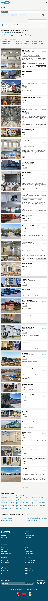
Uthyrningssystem (29, 541)
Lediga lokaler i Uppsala (5, 564)
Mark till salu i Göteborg (29, 570)
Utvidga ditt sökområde (7, 34)
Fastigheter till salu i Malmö (30, 562)
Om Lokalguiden (28, 546)
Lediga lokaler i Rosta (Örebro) (22, 508)
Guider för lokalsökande (6, 553)
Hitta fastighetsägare (6, 549)
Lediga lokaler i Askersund (22, 500)
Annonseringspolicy (33, 589)
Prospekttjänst (28, 537)
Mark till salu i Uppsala (29, 573)
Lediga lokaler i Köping (36, 500)
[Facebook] (41, 583)
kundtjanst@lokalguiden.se (7, 541)
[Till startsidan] (5, 2)
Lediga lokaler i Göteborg (6, 560)
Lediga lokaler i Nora (5, 44)
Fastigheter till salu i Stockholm (31, 559)
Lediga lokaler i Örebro (6, 41)
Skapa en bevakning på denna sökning (10, 35)
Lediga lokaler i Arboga (21, 44)
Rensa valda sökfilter (6, 32)
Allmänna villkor (13, 589)
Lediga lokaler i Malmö (5, 562)
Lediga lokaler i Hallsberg (21, 43)
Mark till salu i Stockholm (29, 568)
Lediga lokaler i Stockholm (6, 559)
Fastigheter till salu (29, 551)
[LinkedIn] (38, 583)
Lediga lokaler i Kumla (5, 43)
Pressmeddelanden (29, 553)
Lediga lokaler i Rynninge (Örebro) (39, 505)
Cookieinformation (26, 589)
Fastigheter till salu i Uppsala (30, 564)
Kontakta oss (27, 547)
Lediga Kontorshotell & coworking (7, 572)
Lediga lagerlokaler (5, 570)
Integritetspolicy (20, 589)
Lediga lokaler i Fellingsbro (37, 43)
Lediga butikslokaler (5, 573)
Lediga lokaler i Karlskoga (6, 500)
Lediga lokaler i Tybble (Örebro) (7, 502)
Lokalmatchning (4, 547)
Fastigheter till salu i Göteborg (30, 560)
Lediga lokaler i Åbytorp (37, 41)
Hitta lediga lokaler (5, 546)
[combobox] (27, 11)
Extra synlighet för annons (30, 535)
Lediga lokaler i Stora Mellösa (22, 41)
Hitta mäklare (4, 551)
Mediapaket (27, 539)
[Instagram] (44, 583)
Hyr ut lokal (27, 533)
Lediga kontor (3, 568)
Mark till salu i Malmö (29, 572)
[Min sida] (43, 2)
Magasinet (27, 549)
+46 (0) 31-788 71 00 (5, 539)
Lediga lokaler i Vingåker (37, 44)
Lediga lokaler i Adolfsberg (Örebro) (8, 508)
